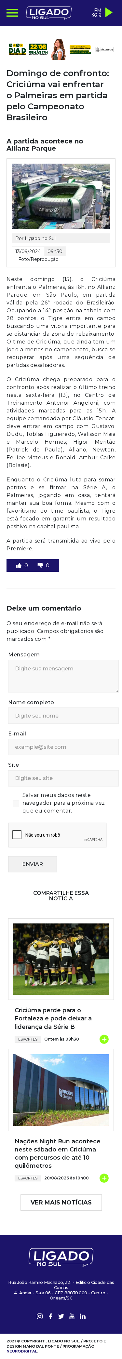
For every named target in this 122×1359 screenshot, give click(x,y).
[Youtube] (72, 1317)
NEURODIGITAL (22, 1351)
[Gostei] (19, 565)
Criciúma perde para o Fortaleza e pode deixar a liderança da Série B (53, 1018)
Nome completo (31, 702)
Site (13, 765)
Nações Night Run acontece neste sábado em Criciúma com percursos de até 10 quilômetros (58, 1154)
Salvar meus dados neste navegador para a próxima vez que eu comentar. (63, 803)
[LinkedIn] (83, 1317)
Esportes (27, 1039)
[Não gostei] (41, 565)
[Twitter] (61, 1317)
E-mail (17, 734)
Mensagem (24, 655)
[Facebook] (50, 1317)
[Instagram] (40, 1317)
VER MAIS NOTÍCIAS (61, 1202)
